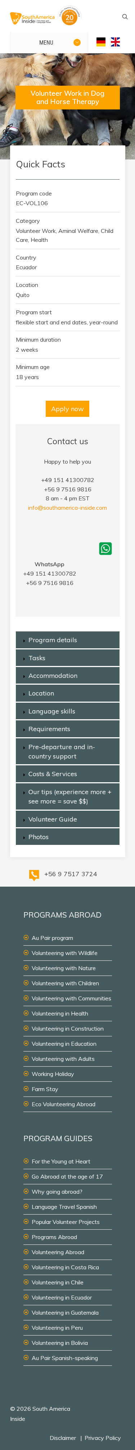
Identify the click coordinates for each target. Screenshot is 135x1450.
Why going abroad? (57, 1191)
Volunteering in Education (64, 1043)
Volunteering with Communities (71, 998)
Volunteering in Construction (68, 1028)
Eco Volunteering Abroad (63, 1104)
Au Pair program (52, 937)
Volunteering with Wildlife (65, 952)
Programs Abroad (54, 1236)
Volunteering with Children (65, 983)
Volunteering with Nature (64, 968)
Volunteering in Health (60, 1013)
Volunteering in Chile (58, 1282)
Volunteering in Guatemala (65, 1312)
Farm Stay (45, 1089)
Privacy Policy (103, 1437)
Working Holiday (53, 1073)
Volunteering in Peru (57, 1327)
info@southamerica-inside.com (67, 507)
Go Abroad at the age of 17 (67, 1176)
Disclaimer (63, 1437)
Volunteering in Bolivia (60, 1342)
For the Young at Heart (61, 1161)
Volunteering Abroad (58, 1252)
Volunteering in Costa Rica (65, 1267)
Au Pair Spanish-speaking (65, 1357)
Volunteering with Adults (63, 1058)
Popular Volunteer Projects (66, 1221)
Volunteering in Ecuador (62, 1297)
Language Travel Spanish (64, 1206)
